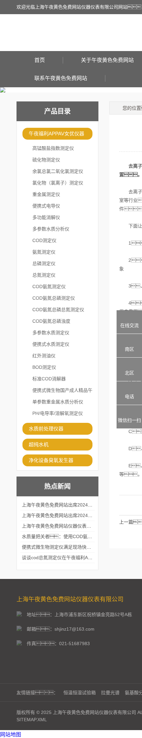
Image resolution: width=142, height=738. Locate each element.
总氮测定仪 (43, 275)
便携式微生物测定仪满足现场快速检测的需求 (68, 547)
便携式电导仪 (46, 205)
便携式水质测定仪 (50, 344)
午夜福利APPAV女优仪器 (56, 133)
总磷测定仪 (43, 263)
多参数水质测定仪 (50, 332)
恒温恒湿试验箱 (79, 692)
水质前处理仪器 (46, 428)
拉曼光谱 (110, 692)
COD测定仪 (44, 240)
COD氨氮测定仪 (49, 286)
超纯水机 (39, 444)
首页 (39, 60)
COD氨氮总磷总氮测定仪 (58, 309)
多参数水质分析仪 (50, 229)
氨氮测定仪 (43, 252)
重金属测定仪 (46, 194)
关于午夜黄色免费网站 (107, 60)
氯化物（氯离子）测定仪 (57, 182)
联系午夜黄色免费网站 (60, 78)
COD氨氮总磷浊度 (51, 321)
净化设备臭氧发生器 (51, 460)
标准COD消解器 (49, 378)
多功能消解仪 (46, 217)
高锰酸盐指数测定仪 (53, 148)
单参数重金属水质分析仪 (57, 401)
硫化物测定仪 (46, 159)
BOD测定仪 (44, 367)
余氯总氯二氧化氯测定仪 (57, 171)
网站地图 (10, 734)
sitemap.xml (32, 719)
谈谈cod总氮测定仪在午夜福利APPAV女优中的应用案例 (79, 557)
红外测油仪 (43, 355)
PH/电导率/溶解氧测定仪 (57, 413)
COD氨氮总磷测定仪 (53, 298)
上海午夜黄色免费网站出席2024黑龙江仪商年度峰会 (75, 504)
